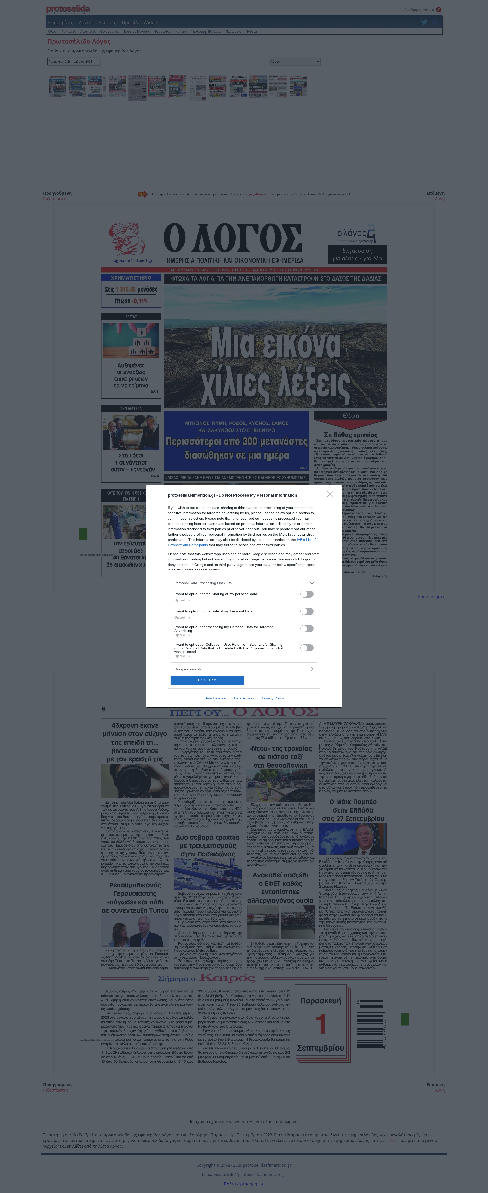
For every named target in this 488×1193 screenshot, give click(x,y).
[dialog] (244, 596)
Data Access (244, 698)
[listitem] (244, 583)
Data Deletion (215, 698)
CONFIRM (207, 680)
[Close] (332, 496)
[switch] (307, 594)
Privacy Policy (273, 698)
